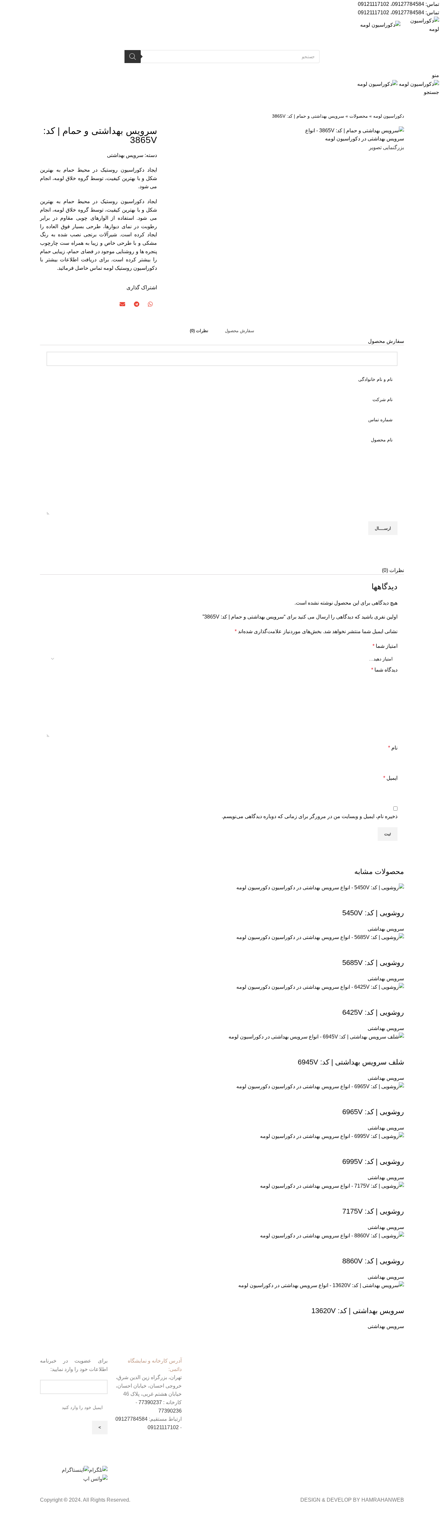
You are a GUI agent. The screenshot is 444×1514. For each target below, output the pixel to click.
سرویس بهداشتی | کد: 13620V (357, 1311)
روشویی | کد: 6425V (373, 1012)
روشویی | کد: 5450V (373, 913)
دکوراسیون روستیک (122, 201)
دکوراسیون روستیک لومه (130, 268)
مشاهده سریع (396, 900)
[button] (150, 304)
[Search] (132, 56)
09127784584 (408, 4)
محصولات (358, 116)
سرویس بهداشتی (125, 155)
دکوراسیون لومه (388, 116)
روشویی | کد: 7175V (373, 1211)
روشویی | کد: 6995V (373, 1161)
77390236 (170, 1411)
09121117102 (373, 4)
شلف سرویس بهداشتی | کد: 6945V (351, 1062)
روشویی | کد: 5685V (373, 963)
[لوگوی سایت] (419, 24)
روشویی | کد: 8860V (373, 1261)
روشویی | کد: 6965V (373, 1112)
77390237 (150, 1402)
